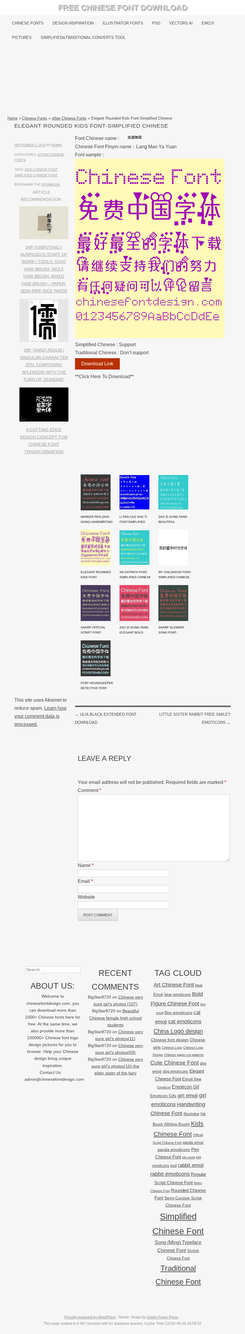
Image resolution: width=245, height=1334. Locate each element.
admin (56, 145)
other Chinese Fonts (69, 118)
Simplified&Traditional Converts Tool (83, 37)
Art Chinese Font (174, 985)
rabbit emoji (191, 1165)
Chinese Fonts (28, 23)
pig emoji (188, 1157)
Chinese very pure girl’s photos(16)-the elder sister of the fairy (117, 1066)
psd (173, 1165)
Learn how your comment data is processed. (40, 716)
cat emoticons (184, 1022)
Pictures (22, 37)
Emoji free (191, 1079)
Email (85, 881)
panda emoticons (173, 1149)
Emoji (208, 23)
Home (12, 118)
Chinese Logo (172, 1047)
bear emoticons (177, 994)
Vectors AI (181, 23)
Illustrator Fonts (122, 23)
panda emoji (193, 1142)
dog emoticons (175, 1071)
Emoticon (164, 1087)
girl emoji (187, 1095)
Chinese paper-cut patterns (184, 1055)
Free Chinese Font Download (122, 7)
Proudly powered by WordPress (90, 1317)
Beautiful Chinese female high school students (115, 1018)
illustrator (191, 1114)
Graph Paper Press (162, 1317)
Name (86, 865)
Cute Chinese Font (174, 1063)
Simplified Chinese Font (36, 175)
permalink (51, 184)
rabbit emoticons (170, 1174)
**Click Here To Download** (104, 376)
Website (86, 897)
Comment (89, 790)
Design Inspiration (73, 23)
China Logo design (178, 1031)
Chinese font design (170, 1039)
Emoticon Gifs (163, 1095)
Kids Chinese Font (41, 169)
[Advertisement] (122, 80)
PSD (156, 23)
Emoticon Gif (185, 1086)
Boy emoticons (178, 1012)
